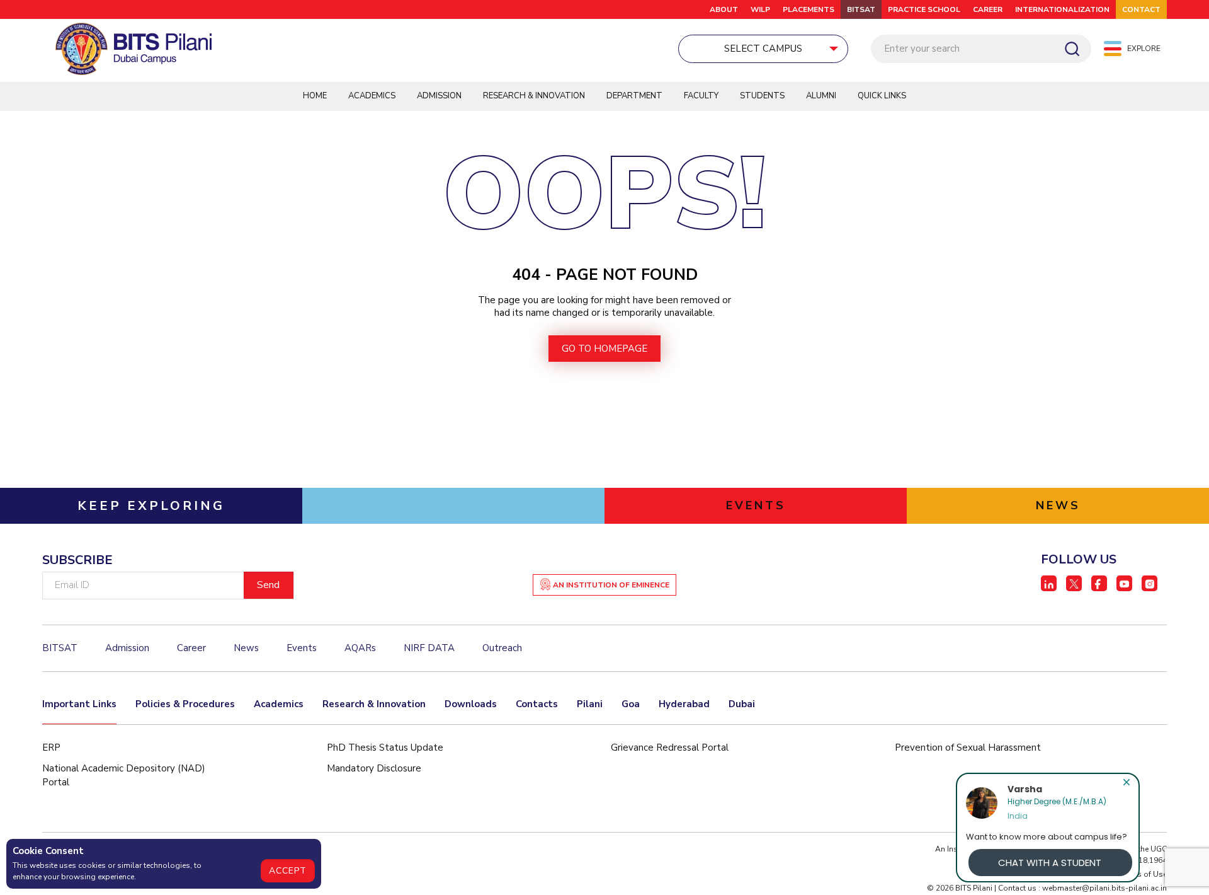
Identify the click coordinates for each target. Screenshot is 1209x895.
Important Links (79, 704)
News (246, 648)
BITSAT (861, 9)
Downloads (471, 704)
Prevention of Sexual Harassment (968, 747)
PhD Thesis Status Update (385, 747)
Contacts (537, 704)
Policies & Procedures (185, 704)
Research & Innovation (534, 95)
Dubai (742, 704)
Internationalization (1062, 9)
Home (315, 95)
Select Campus (763, 48)
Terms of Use (1143, 874)
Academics (371, 95)
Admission (439, 95)
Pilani (590, 704)
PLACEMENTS (808, 9)
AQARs (360, 648)
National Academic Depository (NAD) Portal (123, 775)
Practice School (924, 9)
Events (302, 648)
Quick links (882, 95)
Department (634, 95)
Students (762, 95)
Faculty (701, 95)
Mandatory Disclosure (374, 768)
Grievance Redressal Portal (670, 747)
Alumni (821, 95)
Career (987, 9)
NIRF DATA (429, 648)
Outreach (502, 648)
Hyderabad (684, 704)
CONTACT (1141, 9)
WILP (760, 9)
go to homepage (604, 348)
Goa (631, 704)
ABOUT (724, 9)
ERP (51, 747)
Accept (288, 871)
